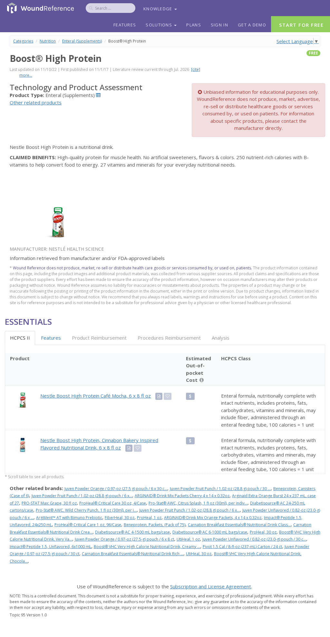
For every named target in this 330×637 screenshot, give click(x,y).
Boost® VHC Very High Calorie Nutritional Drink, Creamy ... (147, 546)
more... (25, 75)
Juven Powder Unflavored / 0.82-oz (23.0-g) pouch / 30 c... (254, 539)
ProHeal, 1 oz (149, 517)
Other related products (36, 102)
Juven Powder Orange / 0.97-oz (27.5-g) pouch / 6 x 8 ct (124, 539)
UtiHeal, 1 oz (188, 539)
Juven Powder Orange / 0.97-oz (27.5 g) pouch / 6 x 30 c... (115, 488)
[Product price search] (190, 396)
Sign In (219, 25)
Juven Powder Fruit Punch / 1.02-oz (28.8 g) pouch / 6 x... (82, 495)
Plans (193, 25)
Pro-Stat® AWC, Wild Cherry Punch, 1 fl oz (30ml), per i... (86, 510)
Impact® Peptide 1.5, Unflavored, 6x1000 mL (50, 546)
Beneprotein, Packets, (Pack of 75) (154, 524)
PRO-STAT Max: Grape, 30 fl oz (49, 503)
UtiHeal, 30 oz (198, 553)
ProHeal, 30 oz (263, 532)
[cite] (195, 69)
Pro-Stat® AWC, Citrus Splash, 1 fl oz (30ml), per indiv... (198, 503)
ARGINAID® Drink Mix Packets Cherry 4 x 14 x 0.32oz (182, 495)
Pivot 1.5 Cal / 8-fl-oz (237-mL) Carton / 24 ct (242, 546)
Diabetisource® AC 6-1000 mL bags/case (209, 532)
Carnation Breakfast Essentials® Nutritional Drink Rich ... (132, 553)
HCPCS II (20, 337)
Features (124, 25)
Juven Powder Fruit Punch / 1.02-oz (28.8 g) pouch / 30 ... (220, 488)
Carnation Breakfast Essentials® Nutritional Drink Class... (239, 524)
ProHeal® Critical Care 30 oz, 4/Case (112, 503)
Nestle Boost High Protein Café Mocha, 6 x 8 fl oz (95, 395)
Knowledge (158, 9)
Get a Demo (252, 25)
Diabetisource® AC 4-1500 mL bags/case (132, 532)
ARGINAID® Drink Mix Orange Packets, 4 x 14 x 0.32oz (212, 517)
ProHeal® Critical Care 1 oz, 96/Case (87, 524)
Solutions (159, 25)
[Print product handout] (158, 396)
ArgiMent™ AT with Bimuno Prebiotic (69, 517)
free (313, 53)
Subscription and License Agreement (210, 586)
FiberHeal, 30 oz (119, 517)
